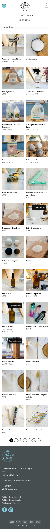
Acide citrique (32, 59)
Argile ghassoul (8, 92)
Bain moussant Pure (10, 160)
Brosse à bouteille (33, 362)
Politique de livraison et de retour (14, 497)
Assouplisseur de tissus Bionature (11, 125)
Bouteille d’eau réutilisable (37, 326)
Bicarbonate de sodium (11, 228)
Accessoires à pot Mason (12, 59)
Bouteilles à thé (8, 362)
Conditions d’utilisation (10, 503)
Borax (28, 261)
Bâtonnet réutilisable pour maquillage (37, 193)
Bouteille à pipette (33, 293)
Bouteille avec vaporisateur (7, 327)
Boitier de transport (10, 261)
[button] (4, 6)
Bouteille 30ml (8, 293)
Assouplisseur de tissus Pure (35, 125)
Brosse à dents (7, 430)
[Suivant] (39, 440)
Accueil (20, 15)
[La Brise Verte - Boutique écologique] (25, 6)
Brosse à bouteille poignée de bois (36, 395)
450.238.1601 (6, 486)
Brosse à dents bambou (35, 430)
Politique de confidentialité (12, 500)
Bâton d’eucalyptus (9, 192)
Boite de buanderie (33, 228)
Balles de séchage (33, 160)
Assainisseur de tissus (35, 92)
